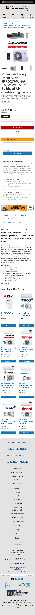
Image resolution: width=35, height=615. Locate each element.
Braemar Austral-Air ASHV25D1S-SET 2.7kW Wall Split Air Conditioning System (7, 385)
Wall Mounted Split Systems (12, 24)
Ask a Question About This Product (13, 222)
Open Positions (17, 541)
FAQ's (17, 533)
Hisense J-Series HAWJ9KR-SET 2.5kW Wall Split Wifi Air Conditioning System (25, 385)
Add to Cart (18, 127)
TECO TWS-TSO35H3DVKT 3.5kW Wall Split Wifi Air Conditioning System (8, 421)
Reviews (5, 219)
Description (6, 215)
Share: (3, 101)
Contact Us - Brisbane (17, 472)
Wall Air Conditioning (17, 517)
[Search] (3, 2)
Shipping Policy (17, 507)
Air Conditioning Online (17, 521)
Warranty (15, 215)
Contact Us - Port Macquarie (18, 480)
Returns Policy (17, 499)
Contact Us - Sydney (17, 476)
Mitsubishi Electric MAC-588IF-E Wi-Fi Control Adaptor (7, 314)
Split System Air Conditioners (16, 22)
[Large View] (4, 68)
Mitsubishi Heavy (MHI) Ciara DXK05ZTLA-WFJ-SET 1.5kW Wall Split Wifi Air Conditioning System (8, 350)
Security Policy (17, 503)
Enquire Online (17, 483)
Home (4, 22)
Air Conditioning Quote (17, 525)
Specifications (25, 215)
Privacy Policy (17, 496)
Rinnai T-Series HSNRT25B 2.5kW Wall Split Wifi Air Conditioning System (26, 350)
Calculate (18, 153)
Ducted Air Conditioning (17, 513)
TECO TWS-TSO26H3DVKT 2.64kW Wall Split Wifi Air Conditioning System (26, 314)
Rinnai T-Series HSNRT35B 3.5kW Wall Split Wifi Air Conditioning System (26, 421)
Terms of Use (17, 492)
